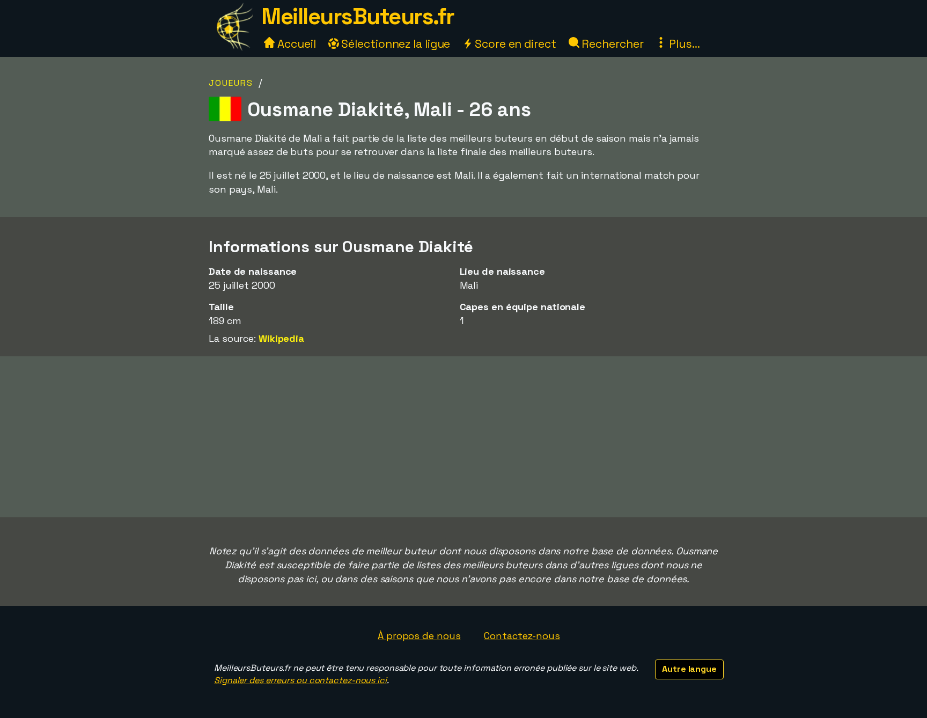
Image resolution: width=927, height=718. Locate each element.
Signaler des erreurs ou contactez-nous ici (300, 680)
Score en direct (514, 43)
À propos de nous (419, 635)
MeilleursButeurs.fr (357, 16)
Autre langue (689, 669)
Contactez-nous (522, 635)
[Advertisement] (463, 437)
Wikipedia (281, 338)
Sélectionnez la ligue (395, 43)
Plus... (683, 43)
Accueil (295, 43)
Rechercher (611, 43)
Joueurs (231, 83)
